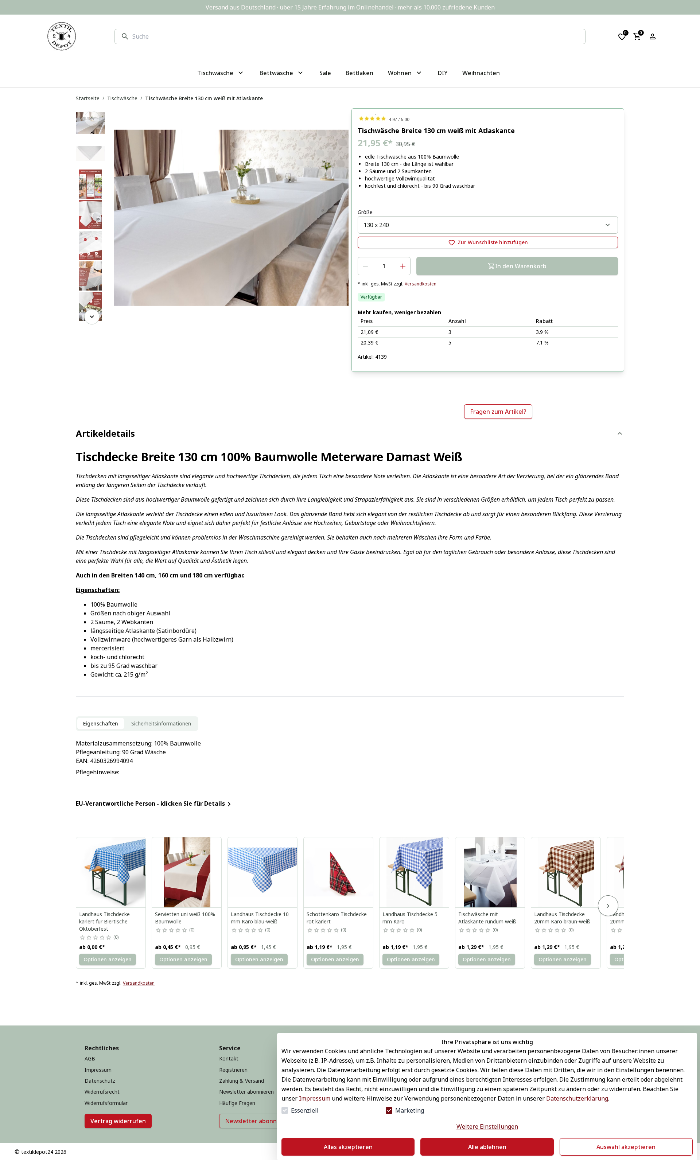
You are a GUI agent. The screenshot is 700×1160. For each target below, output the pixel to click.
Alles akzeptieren (348, 1147)
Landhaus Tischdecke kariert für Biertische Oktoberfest (104, 921)
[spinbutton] (384, 266)
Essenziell (305, 1110)
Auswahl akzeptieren (626, 1147)
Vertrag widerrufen (118, 1121)
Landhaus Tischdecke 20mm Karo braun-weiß (562, 918)
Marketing (409, 1110)
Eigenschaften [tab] (100, 723)
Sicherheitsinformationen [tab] (161, 723)
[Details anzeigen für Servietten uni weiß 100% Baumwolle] (187, 872)
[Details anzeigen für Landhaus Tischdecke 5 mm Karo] (415, 872)
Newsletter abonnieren (258, 1121)
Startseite (88, 98)
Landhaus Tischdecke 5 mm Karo (410, 918)
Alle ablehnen (487, 1147)
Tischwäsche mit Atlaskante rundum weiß (487, 918)
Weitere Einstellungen (487, 1126)
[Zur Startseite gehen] (61, 36)
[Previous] (92, 118)
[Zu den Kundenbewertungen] (488, 118)
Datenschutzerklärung (577, 1098)
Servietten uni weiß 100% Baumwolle (185, 918)
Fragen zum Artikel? (498, 412)
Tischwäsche (122, 98)
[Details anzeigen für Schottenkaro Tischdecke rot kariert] (339, 872)
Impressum (314, 1098)
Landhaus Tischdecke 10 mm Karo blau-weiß (260, 918)
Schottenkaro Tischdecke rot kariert (337, 918)
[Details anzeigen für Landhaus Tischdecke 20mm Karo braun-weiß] (566, 872)
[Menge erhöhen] (403, 266)
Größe (365, 212)
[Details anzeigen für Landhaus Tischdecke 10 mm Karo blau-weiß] (263, 872)
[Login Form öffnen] (652, 36)
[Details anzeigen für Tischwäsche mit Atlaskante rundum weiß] (490, 872)
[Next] (92, 317)
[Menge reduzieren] (365, 266)
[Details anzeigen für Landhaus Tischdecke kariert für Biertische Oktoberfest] (111, 872)
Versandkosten (420, 284)
